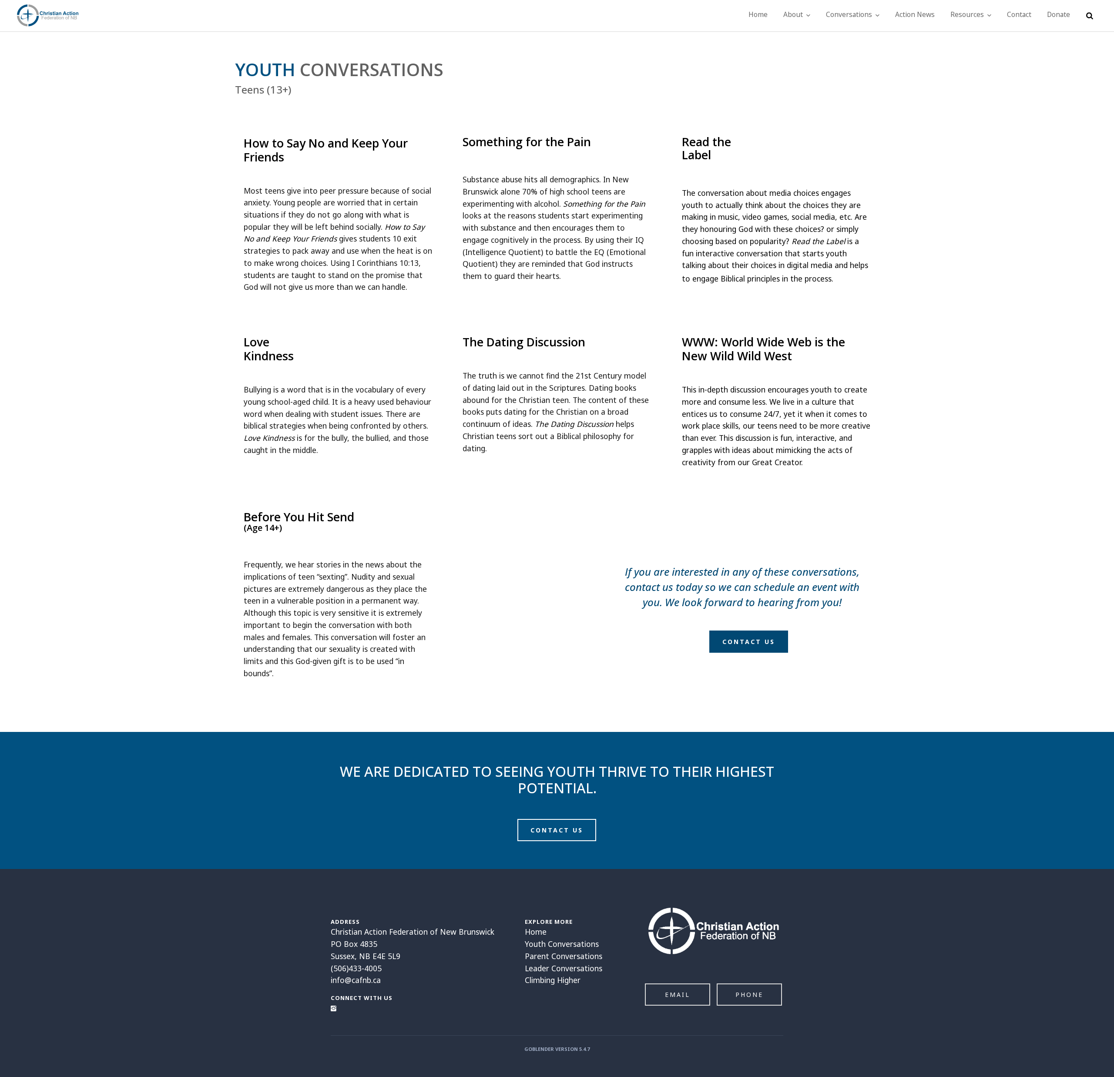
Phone (749, 994)
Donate (1058, 14)
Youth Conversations (562, 944)
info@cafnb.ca (356, 980)
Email (677, 994)
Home (758, 14)
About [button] (794, 14)
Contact (1019, 14)
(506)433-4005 (356, 968)
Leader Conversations (563, 968)
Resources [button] (968, 14)
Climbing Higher (552, 980)
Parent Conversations (563, 956)
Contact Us (748, 641)
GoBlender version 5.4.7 (557, 1049)
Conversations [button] (850, 14)
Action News (915, 14)
